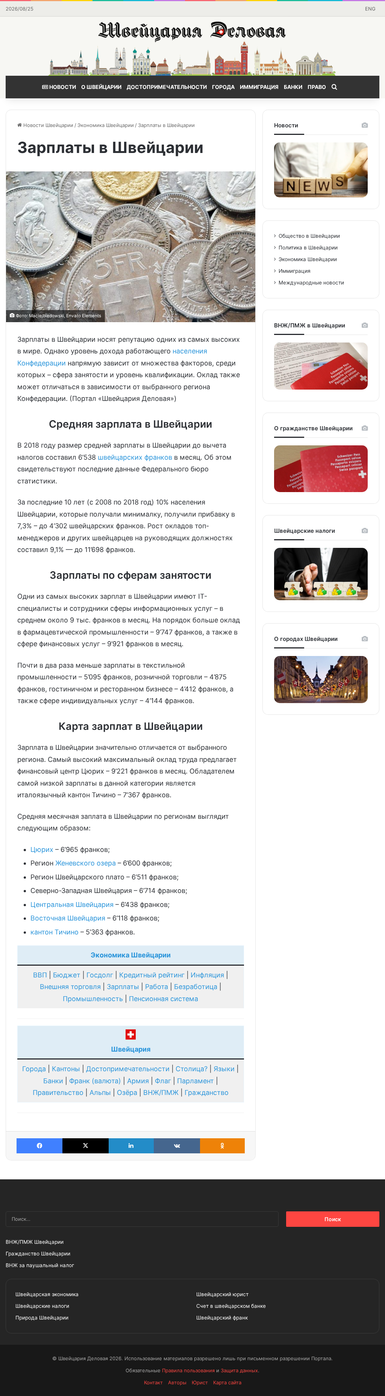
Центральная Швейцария (72, 904)
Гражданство (207, 1092)
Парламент (195, 1081)
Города (223, 87)
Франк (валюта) (95, 1081)
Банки (293, 87)
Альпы (100, 1092)
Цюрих (41, 849)
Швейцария (130, 1049)
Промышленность (93, 999)
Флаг (163, 1081)
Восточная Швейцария (67, 918)
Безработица (195, 987)
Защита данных (239, 1370)
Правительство (58, 1092)
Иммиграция (259, 87)
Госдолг (99, 975)
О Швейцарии (101, 87)
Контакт (153, 1382)
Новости (62, 87)
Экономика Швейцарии (105, 125)
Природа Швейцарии (41, 1318)
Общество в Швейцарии (309, 236)
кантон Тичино (54, 932)
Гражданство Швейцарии (38, 1254)
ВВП (40, 975)
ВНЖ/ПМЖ (161, 1092)
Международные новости (311, 283)
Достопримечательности (167, 87)
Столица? (192, 1069)
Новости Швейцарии (47, 125)
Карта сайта (227, 1382)
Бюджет (66, 975)
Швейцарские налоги (42, 1306)
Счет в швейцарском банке (231, 1306)
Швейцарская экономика (47, 1294)
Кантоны (66, 1069)
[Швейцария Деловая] (192, 46)
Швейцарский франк (222, 1318)
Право (317, 87)
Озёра (127, 1092)
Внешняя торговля (70, 987)
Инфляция (207, 975)
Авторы (177, 1382)
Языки (224, 1069)
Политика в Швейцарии (308, 248)
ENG (370, 9)
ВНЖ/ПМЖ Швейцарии (35, 1242)
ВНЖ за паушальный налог (40, 1265)
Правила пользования (188, 1370)
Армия (138, 1081)
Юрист (200, 1382)
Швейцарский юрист (222, 1294)
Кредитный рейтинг (152, 975)
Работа (156, 987)
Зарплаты (123, 987)
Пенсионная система (163, 999)
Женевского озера (85, 863)
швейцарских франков (135, 457)
